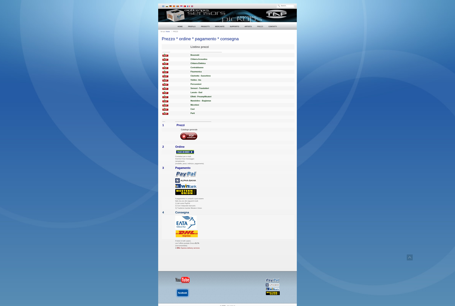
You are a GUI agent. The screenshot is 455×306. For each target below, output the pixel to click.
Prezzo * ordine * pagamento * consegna (200, 38)
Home (168, 31)
